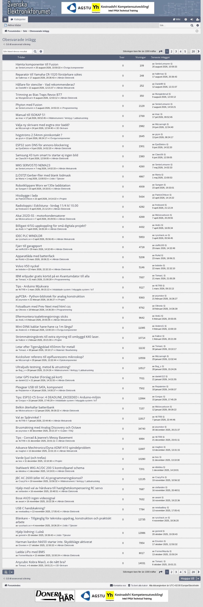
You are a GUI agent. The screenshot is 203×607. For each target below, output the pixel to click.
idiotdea (22, 471)
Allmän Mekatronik (66, 88)
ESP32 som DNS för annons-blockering (42, 145)
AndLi (21, 229)
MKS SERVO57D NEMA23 (33, 165)
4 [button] (180, 51)
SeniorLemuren (26, 67)
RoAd (21, 259)
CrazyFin (23, 481)
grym (21, 138)
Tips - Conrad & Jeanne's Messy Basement (44, 437)
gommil (22, 535)
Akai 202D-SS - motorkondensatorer (40, 216)
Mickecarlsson (26, 219)
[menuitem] (177, 19)
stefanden (23, 491)
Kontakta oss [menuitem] (119, 585)
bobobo (22, 269)
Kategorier (20, 19)
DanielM (22, 88)
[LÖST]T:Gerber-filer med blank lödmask (43, 175)
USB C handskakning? (30, 508)
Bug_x (22, 370)
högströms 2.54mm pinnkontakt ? (39, 135)
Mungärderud (25, 98)
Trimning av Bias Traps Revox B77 (39, 95)
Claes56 (23, 158)
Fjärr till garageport (29, 246)
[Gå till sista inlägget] (171, 63)
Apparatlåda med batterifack (35, 256)
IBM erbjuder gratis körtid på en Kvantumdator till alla (52, 276)
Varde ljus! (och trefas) (31, 458)
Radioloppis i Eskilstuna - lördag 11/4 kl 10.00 (47, 205)
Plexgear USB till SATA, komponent (39, 387)
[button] (161, 51)
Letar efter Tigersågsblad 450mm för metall (45, 347)
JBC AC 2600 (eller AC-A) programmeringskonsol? (49, 478)
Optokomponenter (68, 360)
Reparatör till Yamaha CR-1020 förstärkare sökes (49, 74)
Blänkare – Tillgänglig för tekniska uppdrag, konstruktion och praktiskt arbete (63, 520)
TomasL (22, 279)
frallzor (22, 340)
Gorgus (22, 400)
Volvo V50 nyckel (27, 266)
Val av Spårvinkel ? (28, 417)
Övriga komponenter (74, 67)
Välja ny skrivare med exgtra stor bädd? (42, 125)
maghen (22, 451)
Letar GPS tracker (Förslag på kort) (39, 377)
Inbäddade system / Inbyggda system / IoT (73, 289)
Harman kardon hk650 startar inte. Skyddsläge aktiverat (54, 542)
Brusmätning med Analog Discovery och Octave (48, 427)
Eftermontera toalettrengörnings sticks (42, 316)
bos (20, 461)
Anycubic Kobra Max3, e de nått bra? (41, 562)
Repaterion (24, 390)
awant (21, 501)
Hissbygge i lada (27, 195)
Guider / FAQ (67, 431)
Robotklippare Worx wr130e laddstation (43, 185)
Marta (21, 178)
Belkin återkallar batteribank (35, 407)
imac (21, 118)
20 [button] (193, 51)
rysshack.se (25, 239)
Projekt (63, 199)
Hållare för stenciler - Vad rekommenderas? (45, 84)
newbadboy (24, 511)
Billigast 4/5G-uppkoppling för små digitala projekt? (51, 226)
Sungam (23, 188)
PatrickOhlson (25, 199)
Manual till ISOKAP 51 (31, 115)
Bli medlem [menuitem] (198, 20)
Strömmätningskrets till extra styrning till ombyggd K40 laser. (57, 337)
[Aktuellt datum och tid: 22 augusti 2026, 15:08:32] (197, 31)
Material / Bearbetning (66, 350)
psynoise (23, 299)
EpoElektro (24, 148)
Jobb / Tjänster (57, 178)
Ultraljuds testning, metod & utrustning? (43, 367)
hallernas (23, 78)
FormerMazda (25, 555)
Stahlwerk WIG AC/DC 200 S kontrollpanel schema (50, 468)
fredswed (23, 209)
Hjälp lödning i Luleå (30, 532)
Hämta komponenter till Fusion (37, 64)
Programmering (70, 108)
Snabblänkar (6, 20)
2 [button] (171, 51)
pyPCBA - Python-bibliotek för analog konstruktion (50, 296)
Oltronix (22, 310)
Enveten (23, 545)
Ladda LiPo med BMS (30, 552)
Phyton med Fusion (29, 105)
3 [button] (176, 51)
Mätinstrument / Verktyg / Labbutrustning (68, 118)
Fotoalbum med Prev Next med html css (43, 306)
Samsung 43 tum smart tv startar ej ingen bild (47, 155)
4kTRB (22, 289)
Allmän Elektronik (66, 78)
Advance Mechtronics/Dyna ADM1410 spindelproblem (53, 448)
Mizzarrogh (24, 128)
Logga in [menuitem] (192, 20)
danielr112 (23, 380)
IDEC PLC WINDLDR (29, 236)
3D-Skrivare (62, 128)
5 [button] (185, 51)
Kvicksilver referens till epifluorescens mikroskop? (50, 357)
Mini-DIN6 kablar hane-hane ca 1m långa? (44, 327)
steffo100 (23, 249)
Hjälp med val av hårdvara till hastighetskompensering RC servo (59, 488)
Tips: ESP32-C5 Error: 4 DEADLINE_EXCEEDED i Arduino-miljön (58, 397)
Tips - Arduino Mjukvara (32, 286)
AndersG (23, 330)
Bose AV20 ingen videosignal (35, 498)
